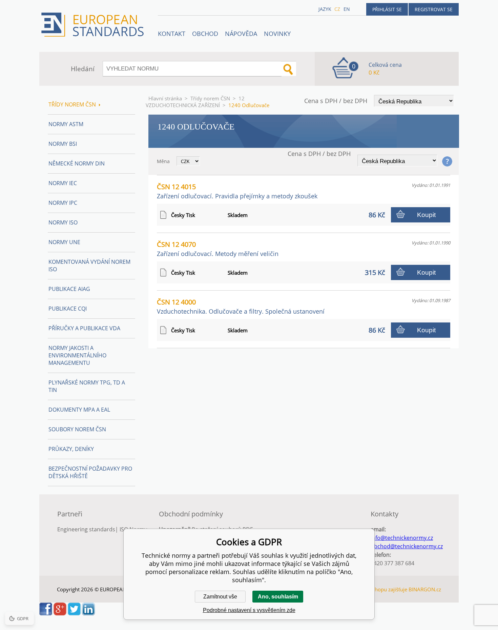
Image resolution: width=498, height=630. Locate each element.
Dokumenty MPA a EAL (79, 409)
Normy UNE (64, 242)
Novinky (277, 33)
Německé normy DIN (76, 163)
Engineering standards (86, 529)
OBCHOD (205, 33)
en (347, 9)
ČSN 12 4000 (241, 306)
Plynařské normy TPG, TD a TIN (86, 386)
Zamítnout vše (220, 596)
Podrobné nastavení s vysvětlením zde (249, 610)
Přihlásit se (387, 9)
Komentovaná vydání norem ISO (89, 265)
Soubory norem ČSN (77, 429)
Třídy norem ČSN (210, 98)
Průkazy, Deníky (71, 449)
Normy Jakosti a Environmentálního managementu (77, 355)
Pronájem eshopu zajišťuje (376, 589)
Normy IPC (62, 202)
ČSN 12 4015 (237, 191)
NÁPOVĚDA (241, 33)
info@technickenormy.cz (402, 538)
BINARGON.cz (425, 589)
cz (337, 9)
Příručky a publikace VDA (84, 328)
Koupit (426, 214)
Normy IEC (62, 183)
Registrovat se (434, 9)
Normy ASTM (65, 124)
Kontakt (171, 33)
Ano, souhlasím (278, 596)
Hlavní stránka (165, 98)
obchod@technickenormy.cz (407, 546)
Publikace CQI (67, 308)
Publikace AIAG (69, 289)
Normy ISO (63, 222)
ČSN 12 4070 (217, 249)
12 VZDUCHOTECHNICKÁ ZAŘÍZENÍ (195, 102)
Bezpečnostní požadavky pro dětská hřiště (90, 472)
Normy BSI (62, 143)
